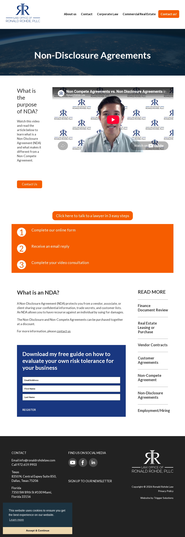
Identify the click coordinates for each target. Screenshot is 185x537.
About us (70, 14)
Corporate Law (107, 14)
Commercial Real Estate (139, 14)
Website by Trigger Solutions (156, 497)
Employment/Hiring (154, 410)
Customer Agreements (148, 360)
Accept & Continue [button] (37, 530)
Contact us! (169, 14)
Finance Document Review (153, 307)
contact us (64, 331)
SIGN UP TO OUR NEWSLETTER (90, 481)
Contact (86, 14)
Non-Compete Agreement (149, 377)
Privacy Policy (165, 491)
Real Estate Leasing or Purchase (147, 327)
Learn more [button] (16, 519)
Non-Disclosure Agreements (150, 395)
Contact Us (29, 184)
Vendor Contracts (152, 345)
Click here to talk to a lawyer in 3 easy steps (92, 215)
